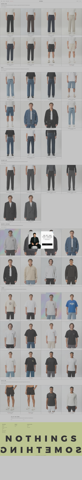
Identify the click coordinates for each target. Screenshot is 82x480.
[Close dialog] (52, 232)
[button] (47, 244)
